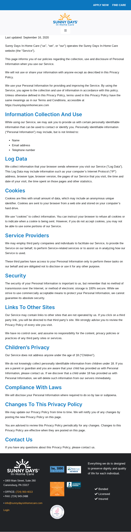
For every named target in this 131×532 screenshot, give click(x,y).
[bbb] (74, 483)
